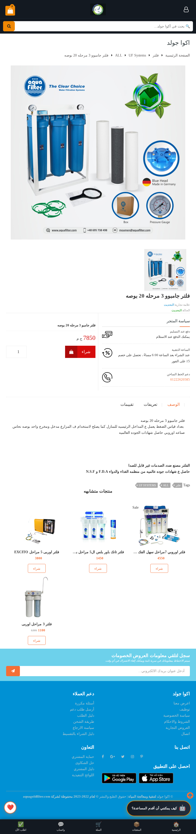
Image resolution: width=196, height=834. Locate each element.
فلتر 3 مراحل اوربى (37, 624)
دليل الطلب (85, 715)
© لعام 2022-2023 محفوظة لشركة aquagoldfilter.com (61, 796)
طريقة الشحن (83, 722)
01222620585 (180, 379)
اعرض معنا (182, 703)
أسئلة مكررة (84, 703)
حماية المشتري (83, 757)
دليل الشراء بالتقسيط (78, 734)
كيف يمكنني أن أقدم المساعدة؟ (154, 808)
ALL (166, 485)
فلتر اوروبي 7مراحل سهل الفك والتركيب (154, 552)
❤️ (10, 807)
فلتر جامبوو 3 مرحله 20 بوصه (86, 55)
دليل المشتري (84, 769)
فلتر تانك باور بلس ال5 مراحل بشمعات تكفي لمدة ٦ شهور (80, 552)
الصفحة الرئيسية (177, 55)
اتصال (185, 734)
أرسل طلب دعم (82, 709)
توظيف (184, 709)
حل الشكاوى (84, 763)
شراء (86, 352)
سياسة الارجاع (83, 728)
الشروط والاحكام (177, 722)
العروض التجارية (178, 728)
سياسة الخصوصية (176, 715)
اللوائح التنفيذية (83, 775)
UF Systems (147, 485)
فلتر (178, 485)
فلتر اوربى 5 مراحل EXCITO (36, 552)
